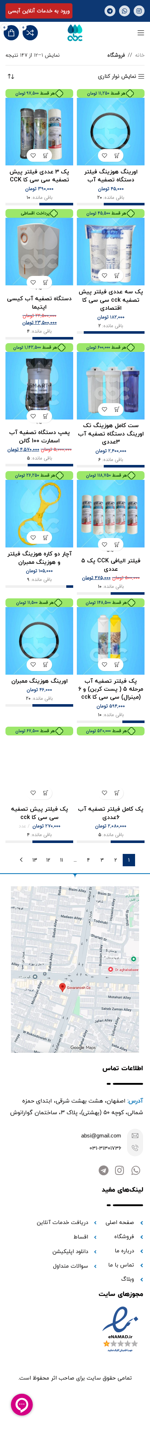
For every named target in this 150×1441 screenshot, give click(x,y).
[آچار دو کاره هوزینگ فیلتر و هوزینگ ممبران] (39, 513)
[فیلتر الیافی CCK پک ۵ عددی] (111, 513)
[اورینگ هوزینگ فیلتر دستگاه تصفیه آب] (111, 131)
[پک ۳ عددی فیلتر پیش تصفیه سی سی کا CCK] (39, 131)
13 (34, 860)
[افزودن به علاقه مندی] (104, 155)
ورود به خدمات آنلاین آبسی (39, 11)
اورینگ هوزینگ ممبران (39, 681)
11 (61, 860)
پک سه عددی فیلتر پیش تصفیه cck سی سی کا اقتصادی (111, 300)
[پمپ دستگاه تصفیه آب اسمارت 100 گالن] (39, 386)
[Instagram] (119, 1171)
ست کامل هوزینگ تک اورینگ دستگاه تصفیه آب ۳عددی (111, 434)
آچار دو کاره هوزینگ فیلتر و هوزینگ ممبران (39, 558)
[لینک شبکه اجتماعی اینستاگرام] (139, 10)
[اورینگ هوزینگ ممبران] (39, 641)
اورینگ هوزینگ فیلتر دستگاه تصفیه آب (111, 176)
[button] (117, 155)
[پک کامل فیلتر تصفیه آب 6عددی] (111, 769)
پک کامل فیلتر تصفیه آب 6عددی (110, 813)
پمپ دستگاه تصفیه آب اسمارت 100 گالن (39, 437)
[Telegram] (103, 1171)
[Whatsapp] (136, 1171)
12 (48, 860)
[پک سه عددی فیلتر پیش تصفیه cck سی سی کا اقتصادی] (111, 251)
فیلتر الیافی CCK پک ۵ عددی (111, 565)
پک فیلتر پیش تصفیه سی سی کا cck (39, 813)
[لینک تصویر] (75, 969)
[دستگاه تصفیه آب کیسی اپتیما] (39, 251)
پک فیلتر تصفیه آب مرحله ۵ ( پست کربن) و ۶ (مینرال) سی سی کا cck (110, 689)
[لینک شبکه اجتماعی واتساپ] (124, 10)
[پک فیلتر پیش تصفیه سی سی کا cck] (39, 769)
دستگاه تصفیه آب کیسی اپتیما (39, 303)
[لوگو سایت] (75, 32)
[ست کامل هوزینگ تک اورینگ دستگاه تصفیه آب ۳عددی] (111, 386)
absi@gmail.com (101, 1135)
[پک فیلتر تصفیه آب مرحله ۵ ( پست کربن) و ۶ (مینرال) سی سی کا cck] (111, 641)
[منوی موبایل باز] (141, 32)
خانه (140, 55)
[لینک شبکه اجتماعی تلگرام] (109, 10)
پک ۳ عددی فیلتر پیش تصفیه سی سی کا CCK (39, 176)
